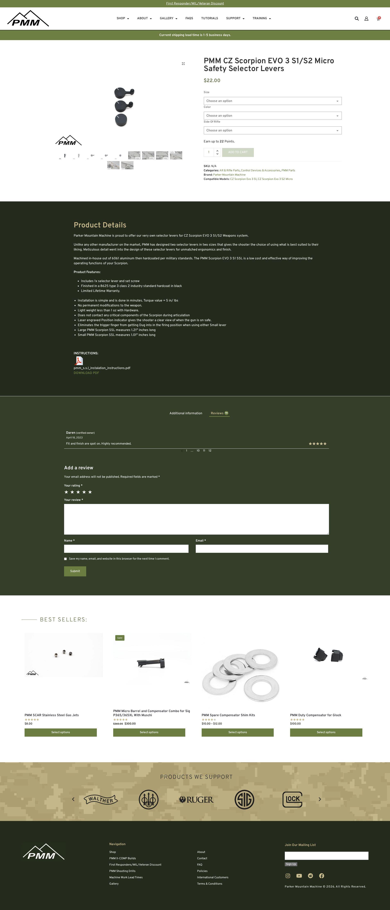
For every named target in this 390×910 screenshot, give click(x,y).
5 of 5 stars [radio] (90, 492)
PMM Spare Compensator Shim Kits (228, 715)
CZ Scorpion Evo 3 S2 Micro (275, 179)
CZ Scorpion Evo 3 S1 (243, 179)
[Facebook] (322, 876)
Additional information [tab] (186, 413)
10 (198, 451)
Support (233, 18)
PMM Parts (288, 170)
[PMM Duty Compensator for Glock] (329, 657)
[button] (356, 18)
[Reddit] (310, 876)
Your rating (73, 486)
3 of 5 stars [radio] (78, 492)
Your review (73, 500)
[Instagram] (288, 876)
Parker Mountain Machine (229, 175)
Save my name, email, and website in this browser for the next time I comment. (119, 559)
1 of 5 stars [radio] (66, 492)
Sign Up (291, 864)
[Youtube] (299, 876)
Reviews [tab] (219, 413)
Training (260, 18)
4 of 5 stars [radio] (84, 492)
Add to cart (238, 152)
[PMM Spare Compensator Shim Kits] (241, 671)
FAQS (189, 18)
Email (201, 541)
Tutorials (209, 18)
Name (69, 541)
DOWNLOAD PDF (86, 373)
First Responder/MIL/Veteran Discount (195, 4)
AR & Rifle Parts (229, 170)
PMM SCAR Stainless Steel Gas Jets (52, 715)
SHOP (121, 18)
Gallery (166, 18)
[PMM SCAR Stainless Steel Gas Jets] (64, 655)
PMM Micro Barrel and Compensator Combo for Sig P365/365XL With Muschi (151, 713)
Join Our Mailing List (300, 845)
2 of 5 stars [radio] (72, 492)
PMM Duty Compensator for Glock (315, 715)
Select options (60, 732)
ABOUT (142, 18)
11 (204, 451)
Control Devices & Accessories (260, 170)
